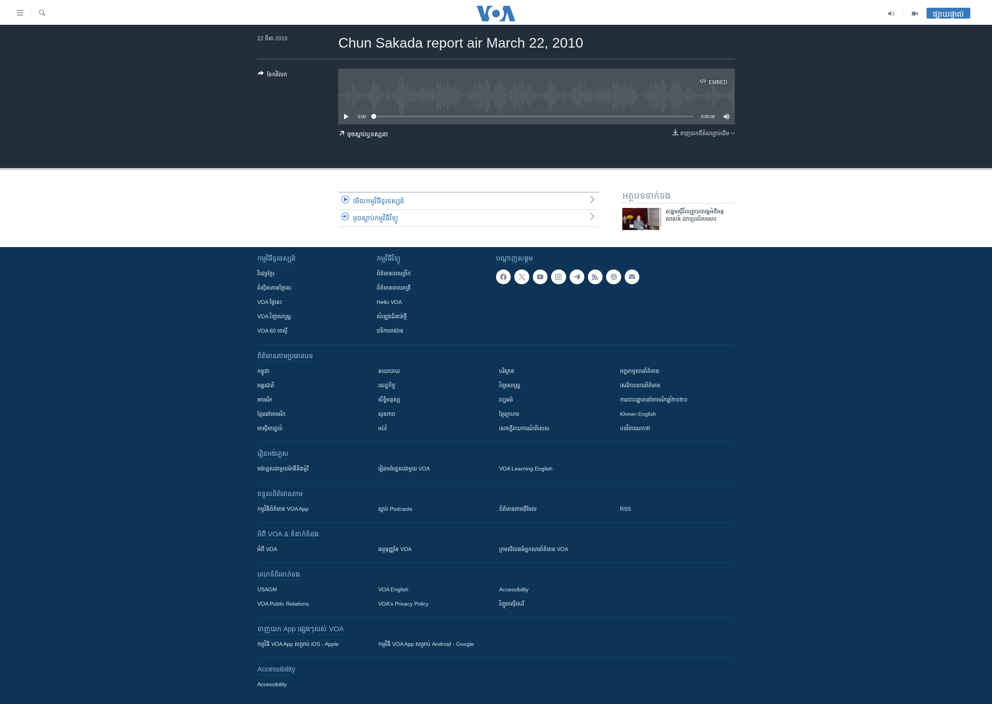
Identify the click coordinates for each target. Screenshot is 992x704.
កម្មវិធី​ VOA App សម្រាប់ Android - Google (426, 644)
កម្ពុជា (263, 371)
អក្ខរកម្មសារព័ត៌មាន (639, 371)
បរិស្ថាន (506, 371)
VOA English (393, 589)
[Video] (915, 13)
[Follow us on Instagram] (558, 277)
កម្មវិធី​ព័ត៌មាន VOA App (282, 509)
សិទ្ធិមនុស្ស (389, 400)
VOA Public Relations (283, 604)
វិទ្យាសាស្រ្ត (509, 385)
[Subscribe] (632, 277)
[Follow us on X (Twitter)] (521, 277)
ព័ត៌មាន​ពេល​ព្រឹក (394, 273)
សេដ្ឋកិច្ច (386, 385)
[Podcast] (613, 277)
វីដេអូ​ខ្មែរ (265, 273)
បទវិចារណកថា (635, 428)
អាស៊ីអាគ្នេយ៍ (269, 428)
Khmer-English (638, 414)
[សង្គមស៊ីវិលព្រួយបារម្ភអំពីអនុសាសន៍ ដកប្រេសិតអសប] (642, 219)
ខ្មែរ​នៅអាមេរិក (271, 414)
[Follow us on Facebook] (503, 277)
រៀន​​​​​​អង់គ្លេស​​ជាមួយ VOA (404, 468)
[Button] (272, 76)
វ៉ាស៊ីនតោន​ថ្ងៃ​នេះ (274, 288)
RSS (625, 509)
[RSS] (595, 277)
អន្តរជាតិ (265, 385)
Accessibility (514, 589)
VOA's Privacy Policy (403, 604)
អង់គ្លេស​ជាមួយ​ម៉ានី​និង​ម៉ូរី (282, 468)
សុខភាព (386, 414)
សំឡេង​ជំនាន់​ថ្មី (392, 316)
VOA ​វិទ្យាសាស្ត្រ (274, 316)
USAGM (267, 589)
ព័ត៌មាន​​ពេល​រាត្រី (394, 288)
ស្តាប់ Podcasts (395, 509)
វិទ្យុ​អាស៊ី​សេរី (511, 604)
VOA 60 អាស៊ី (272, 331)
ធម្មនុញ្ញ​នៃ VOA (395, 549)
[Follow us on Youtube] (540, 277)
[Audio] (891, 13)
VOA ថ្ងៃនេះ (269, 302)
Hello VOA (389, 302)
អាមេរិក (264, 400)
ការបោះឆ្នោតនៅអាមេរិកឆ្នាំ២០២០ (653, 400)
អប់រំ (382, 428)
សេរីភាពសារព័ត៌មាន (640, 385)
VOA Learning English (526, 468)
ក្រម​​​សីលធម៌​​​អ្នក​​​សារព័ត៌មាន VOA (533, 549)
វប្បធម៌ (506, 400)
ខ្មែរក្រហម (509, 414)
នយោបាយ (389, 371)
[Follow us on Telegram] (577, 277)
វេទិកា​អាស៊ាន (390, 331)
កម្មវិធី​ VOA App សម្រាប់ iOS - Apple (298, 644)
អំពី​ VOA (267, 549)
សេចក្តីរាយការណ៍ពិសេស (524, 428)
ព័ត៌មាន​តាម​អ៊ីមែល (518, 509)
